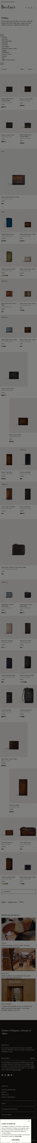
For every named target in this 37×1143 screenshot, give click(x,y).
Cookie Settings (16, 1139)
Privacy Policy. (18, 1136)
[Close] (29, 1121)
